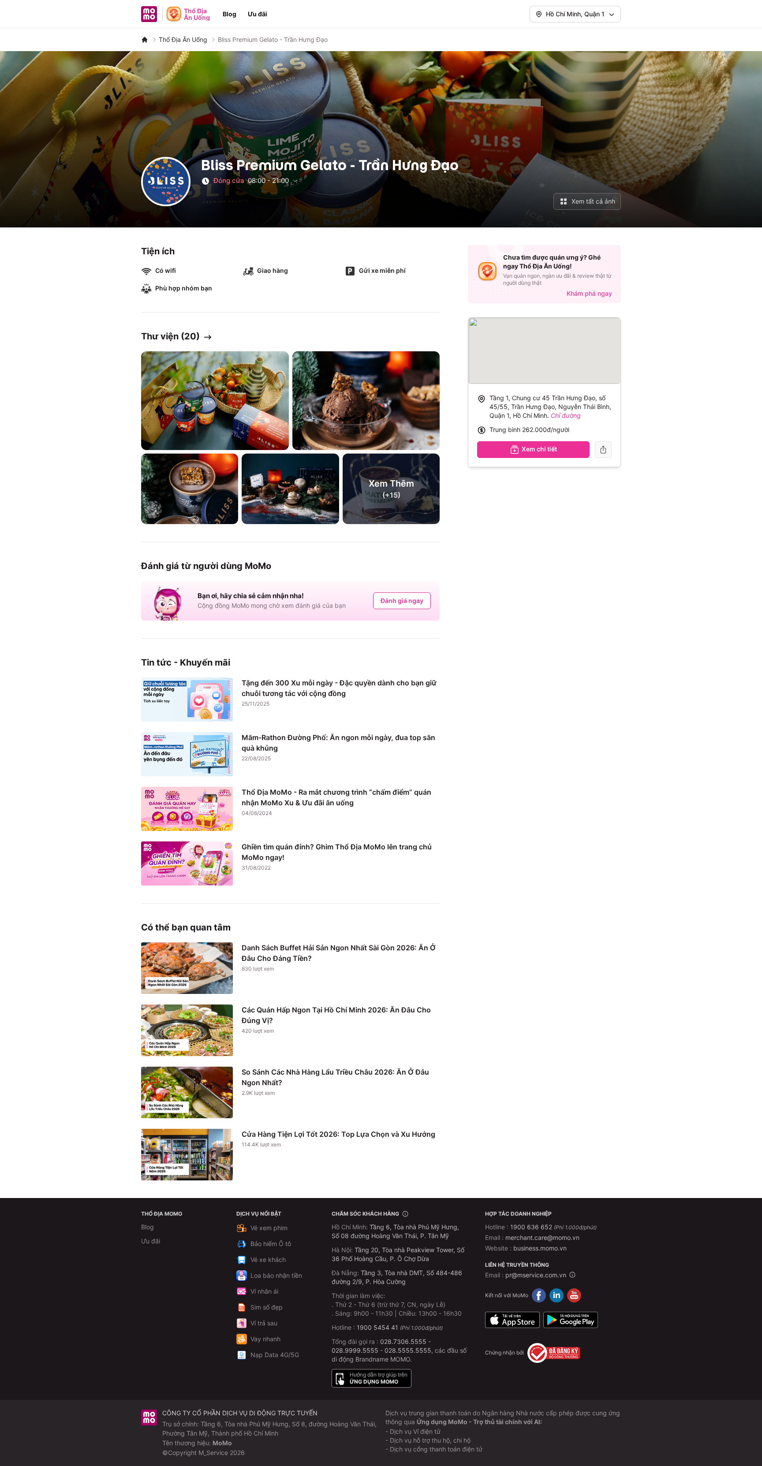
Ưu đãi (257, 14)
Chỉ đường (566, 415)
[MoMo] (144, 39)
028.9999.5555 (355, 1350)
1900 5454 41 (377, 1327)
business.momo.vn (540, 1248)
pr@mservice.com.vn (535, 1275)
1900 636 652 (553, 1227)
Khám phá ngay (589, 293)
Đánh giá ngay (402, 600)
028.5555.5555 (408, 1350)
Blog (229, 14)
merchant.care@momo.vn (542, 1237)
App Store (512, 1320)
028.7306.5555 (403, 1341)
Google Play (570, 1320)
